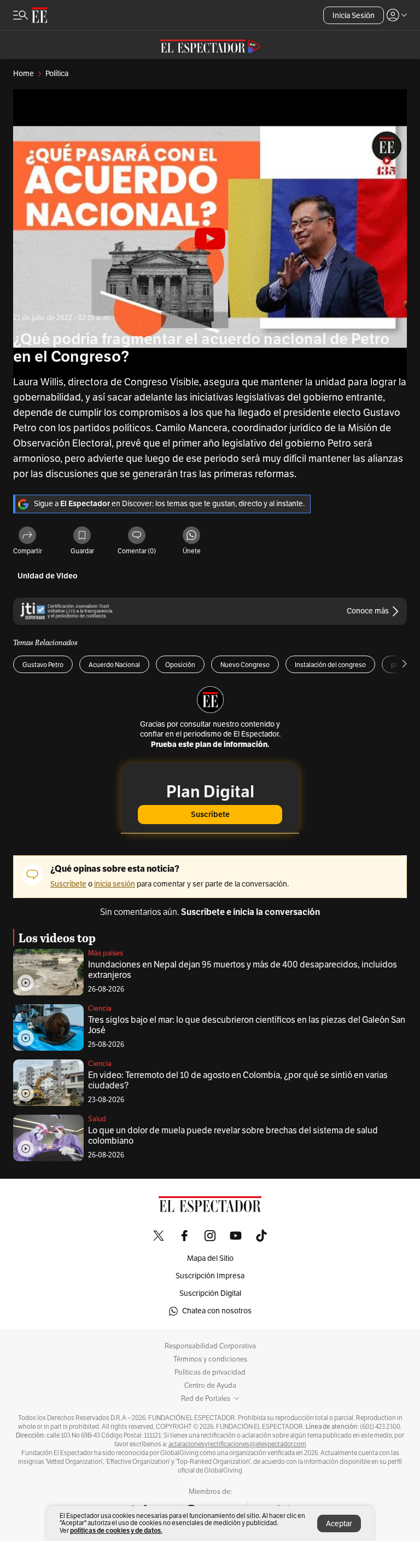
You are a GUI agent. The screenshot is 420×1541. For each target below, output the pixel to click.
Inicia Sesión (353, 15)
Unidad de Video (48, 576)
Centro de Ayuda (210, 1385)
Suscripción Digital (210, 1293)
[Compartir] (27, 536)
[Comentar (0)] (136, 536)
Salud (97, 1119)
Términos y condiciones (210, 1359)
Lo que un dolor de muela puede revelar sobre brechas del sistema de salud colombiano (233, 1135)
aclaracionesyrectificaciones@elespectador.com (237, 1444)
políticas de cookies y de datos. (116, 1530)
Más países (105, 953)
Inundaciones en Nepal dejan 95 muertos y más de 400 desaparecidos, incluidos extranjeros (242, 970)
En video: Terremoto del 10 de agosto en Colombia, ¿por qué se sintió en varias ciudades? (238, 1080)
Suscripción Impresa (210, 1276)
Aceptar (339, 1523)
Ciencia (100, 1008)
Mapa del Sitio (210, 1258)
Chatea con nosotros (217, 1311)
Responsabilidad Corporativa (210, 1346)
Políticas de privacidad (210, 1372)
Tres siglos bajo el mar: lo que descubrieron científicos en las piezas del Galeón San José (246, 1025)
